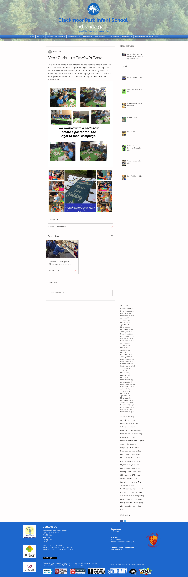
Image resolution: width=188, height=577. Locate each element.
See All (110, 236)
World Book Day (126, 489)
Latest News (135, 454)
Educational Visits (126, 440)
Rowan (140, 472)
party (141, 502)
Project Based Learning (128, 468)
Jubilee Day (137, 451)
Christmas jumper (126, 434)
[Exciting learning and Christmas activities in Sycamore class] (62, 249)
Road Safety (132, 472)
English (141, 440)
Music (133, 458)
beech (141, 489)
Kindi (122, 454)
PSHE (139, 461)
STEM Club (136, 475)
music (136, 502)
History (137, 447)
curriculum (124, 496)
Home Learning (125, 451)
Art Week (127, 420)
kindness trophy (136, 499)
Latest (127, 454)
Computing (138, 434)
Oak (138, 458)
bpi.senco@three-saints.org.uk (123, 541)
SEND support (125, 475)
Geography (124, 447)
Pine (138, 465)
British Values (136, 423)
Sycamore (133, 482)
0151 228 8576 (57, 545)
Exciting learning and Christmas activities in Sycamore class (59, 263)
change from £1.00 (127, 492)
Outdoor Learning (126, 461)
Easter (133, 437)
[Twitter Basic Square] (125, 521)
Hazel (132, 447)
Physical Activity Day (127, 465)
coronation (138, 492)
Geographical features (128, 444)
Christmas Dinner (135, 430)
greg (122, 499)
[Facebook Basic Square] (121, 521)
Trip (139, 482)
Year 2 (135, 489)
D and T (123, 437)
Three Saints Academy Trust (62, 550)
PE (135, 461)
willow (138, 506)
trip (134, 506)
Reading (123, 472)
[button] (40, 36)
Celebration (124, 427)
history (127, 499)
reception (128, 506)
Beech (134, 420)
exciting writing (138, 496)
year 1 (122, 509)
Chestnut (133, 427)
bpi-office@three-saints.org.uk (60, 547)
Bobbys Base (54, 219)
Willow (131, 485)
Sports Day (124, 482)
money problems (126, 502)
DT (128, 437)
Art (121, 420)
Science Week (132, 478)
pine (121, 506)
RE (139, 468)
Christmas (124, 430)
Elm (135, 440)
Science (123, 478)
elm (130, 496)
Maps (122, 458)
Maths (128, 458)
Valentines (124, 485)
